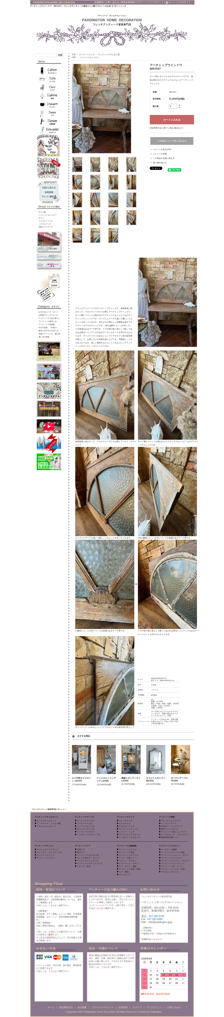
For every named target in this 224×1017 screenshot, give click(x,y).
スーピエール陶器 (169, 849)
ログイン (141, 2)
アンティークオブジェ (129, 855)
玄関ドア (81, 849)
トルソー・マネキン (128, 861)
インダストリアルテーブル (89, 834)
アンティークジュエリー (172, 858)
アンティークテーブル (84, 817)
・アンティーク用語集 (46, 324)
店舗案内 (99, 2)
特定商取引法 (65, 1007)
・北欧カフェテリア (45, 227)
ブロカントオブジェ (170, 872)
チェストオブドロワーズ (47, 849)
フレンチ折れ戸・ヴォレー (89, 858)
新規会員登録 (128, 2)
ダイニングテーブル (86, 821)
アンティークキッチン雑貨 (173, 852)
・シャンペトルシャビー (47, 215)
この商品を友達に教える (164, 158)
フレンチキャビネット (46, 821)
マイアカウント (156, 2)
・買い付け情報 (43, 337)
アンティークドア (87, 54)
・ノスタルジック (44, 224)
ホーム (51, 1007)
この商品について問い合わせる (172, 141)
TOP (74, 54)
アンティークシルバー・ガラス (175, 855)
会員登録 (123, 1007)
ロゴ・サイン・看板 (128, 866)
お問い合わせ (112, 2)
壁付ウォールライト (170, 829)
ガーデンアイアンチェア (130, 834)
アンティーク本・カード (172, 866)
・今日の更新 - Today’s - (47, 328)
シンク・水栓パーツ (128, 858)
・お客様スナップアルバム (47, 315)
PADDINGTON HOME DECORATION (54, 2)
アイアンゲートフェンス (88, 861)
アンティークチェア (125, 817)
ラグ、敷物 (124, 872)
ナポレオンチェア (127, 826)
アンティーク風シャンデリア (174, 832)
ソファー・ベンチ (127, 832)
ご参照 (50, 934)
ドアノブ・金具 (84, 866)
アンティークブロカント (170, 846)
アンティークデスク (86, 832)
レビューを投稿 (160, 154)
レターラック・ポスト (129, 863)
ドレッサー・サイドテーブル (49, 852)
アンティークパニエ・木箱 (173, 869)
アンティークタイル (128, 849)
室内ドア (81, 852)
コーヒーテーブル (85, 823)
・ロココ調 (41, 212)
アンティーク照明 (167, 817)
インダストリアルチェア (130, 837)
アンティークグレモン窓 (109, 54)
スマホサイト (184, 2)
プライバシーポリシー (103, 1007)
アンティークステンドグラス (89, 863)
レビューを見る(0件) (162, 149)
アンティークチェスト (44, 846)
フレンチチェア (126, 821)
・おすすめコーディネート (47, 312)
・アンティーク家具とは (47, 321)
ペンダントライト (169, 823)
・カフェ (40, 218)
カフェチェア (125, 823)
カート (171, 2)
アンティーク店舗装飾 (126, 846)
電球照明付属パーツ (170, 837)
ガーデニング (125, 874)
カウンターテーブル (86, 829)
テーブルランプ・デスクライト (175, 834)
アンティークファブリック (173, 863)
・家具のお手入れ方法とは (47, 331)
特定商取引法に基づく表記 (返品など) (166, 128)
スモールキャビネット (46, 826)
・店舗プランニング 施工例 (48, 334)
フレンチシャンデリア (171, 821)
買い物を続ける (160, 163)
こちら (52, 905)
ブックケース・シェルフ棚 (48, 823)
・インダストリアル (45, 221)
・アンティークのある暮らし (48, 318)
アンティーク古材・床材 (130, 869)
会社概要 (82, 1007)
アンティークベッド (45, 855)
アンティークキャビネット (46, 817)
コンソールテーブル (86, 826)
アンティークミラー (45, 858)
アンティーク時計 (127, 852)
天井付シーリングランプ (172, 826)
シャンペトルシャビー (89, 57)
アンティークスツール (129, 829)
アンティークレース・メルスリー (176, 861)
